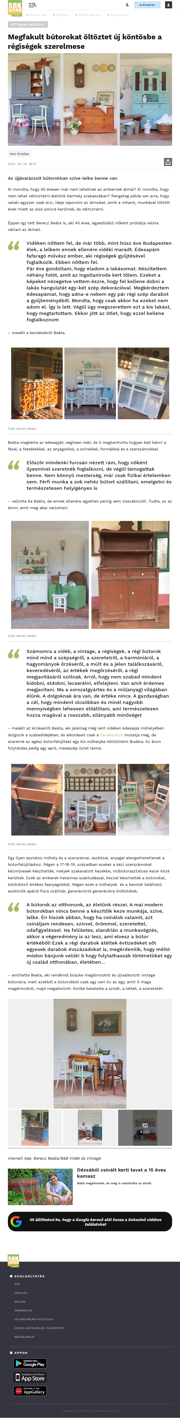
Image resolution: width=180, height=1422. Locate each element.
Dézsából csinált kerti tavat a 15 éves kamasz (121, 1173)
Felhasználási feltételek (33, 1319)
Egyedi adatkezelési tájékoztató (39, 1328)
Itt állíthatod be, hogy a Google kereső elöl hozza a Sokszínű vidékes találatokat (95, 1221)
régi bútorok (119, 14)
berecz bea (38, 14)
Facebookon (111, 735)
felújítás (62, 14)
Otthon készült (28, 24)
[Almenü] (32, 5)
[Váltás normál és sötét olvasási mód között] (127, 4)
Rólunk (19, 1301)
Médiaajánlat (24, 1336)
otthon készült (89, 14)
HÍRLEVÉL (20, 1292)
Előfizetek (147, 5)
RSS (17, 1284)
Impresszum (23, 1310)
